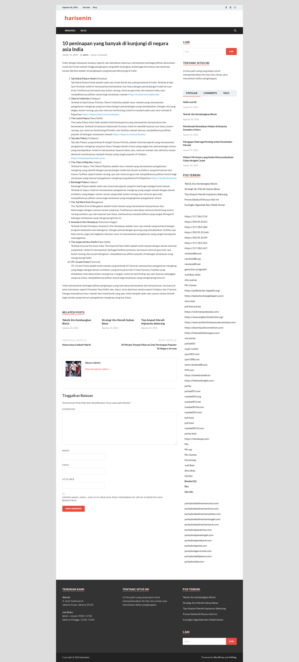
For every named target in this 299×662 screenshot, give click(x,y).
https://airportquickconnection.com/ (204, 327)
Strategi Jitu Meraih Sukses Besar (202, 188)
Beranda (86, 7)
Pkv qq (188, 449)
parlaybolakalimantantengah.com (202, 519)
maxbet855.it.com (194, 428)
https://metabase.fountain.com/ (88, 158)
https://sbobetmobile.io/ (198, 375)
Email (66, 465)
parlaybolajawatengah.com (199, 534)
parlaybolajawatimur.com (198, 529)
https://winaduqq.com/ (197, 438)
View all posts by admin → (98, 368)
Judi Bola (189, 465)
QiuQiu (189, 475)
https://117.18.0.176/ (196, 216)
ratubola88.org (193, 258)
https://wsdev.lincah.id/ (163, 177)
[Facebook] (226, 7)
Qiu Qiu (189, 491)
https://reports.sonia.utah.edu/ (129, 134)
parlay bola (190, 433)
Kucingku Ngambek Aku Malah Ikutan (205, 204)
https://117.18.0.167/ (196, 248)
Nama (66, 450)
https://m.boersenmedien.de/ (143, 94)
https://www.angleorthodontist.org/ (204, 316)
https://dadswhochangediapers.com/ (204, 295)
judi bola (189, 417)
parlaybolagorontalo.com (198, 550)
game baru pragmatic (196, 269)
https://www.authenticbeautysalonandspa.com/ (210, 322)
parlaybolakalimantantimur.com (202, 508)
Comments (210, 93)
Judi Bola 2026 (192, 274)
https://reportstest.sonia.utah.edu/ (100, 114)
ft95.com (189, 369)
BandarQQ (191, 481)
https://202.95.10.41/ (196, 221)
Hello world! (190, 101)
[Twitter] (230, 7)
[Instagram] (235, 7)
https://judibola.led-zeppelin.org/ (202, 290)
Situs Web (68, 479)
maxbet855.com (193, 412)
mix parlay (190, 338)
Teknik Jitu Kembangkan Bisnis (200, 114)
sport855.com (192, 353)
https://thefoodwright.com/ (199, 380)
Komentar (69, 409)
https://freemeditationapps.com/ (202, 332)
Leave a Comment (99, 55)
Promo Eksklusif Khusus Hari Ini (202, 199)
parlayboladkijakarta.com (198, 556)
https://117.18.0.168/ (196, 226)
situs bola (190, 301)
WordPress (219, 657)
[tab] (191, 93)
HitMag (232, 657)
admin (85, 55)
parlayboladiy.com (194, 561)
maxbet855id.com (194, 406)
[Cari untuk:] (210, 51)
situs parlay (191, 279)
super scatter (192, 348)
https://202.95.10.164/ (197, 232)
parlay (188, 385)
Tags (226, 93)
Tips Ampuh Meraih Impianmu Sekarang (153, 321)
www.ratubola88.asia (196, 364)
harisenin (78, 18)
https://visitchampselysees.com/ (202, 311)
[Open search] (235, 30)
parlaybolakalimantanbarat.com (202, 524)
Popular (191, 93)
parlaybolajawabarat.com (198, 540)
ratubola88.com (193, 253)
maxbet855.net (193, 401)
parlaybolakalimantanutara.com (202, 503)
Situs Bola (190, 470)
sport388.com (192, 359)
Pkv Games (191, 285)
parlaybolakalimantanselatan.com (203, 513)
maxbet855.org (193, 396)
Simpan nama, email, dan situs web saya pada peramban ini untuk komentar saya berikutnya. (112, 499)
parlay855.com (192, 391)
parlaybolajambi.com (196, 545)
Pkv (187, 444)
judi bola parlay (193, 306)
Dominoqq (190, 459)
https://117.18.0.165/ (196, 242)
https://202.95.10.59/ (196, 237)
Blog (95, 7)
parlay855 (190, 343)
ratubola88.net (193, 263)
